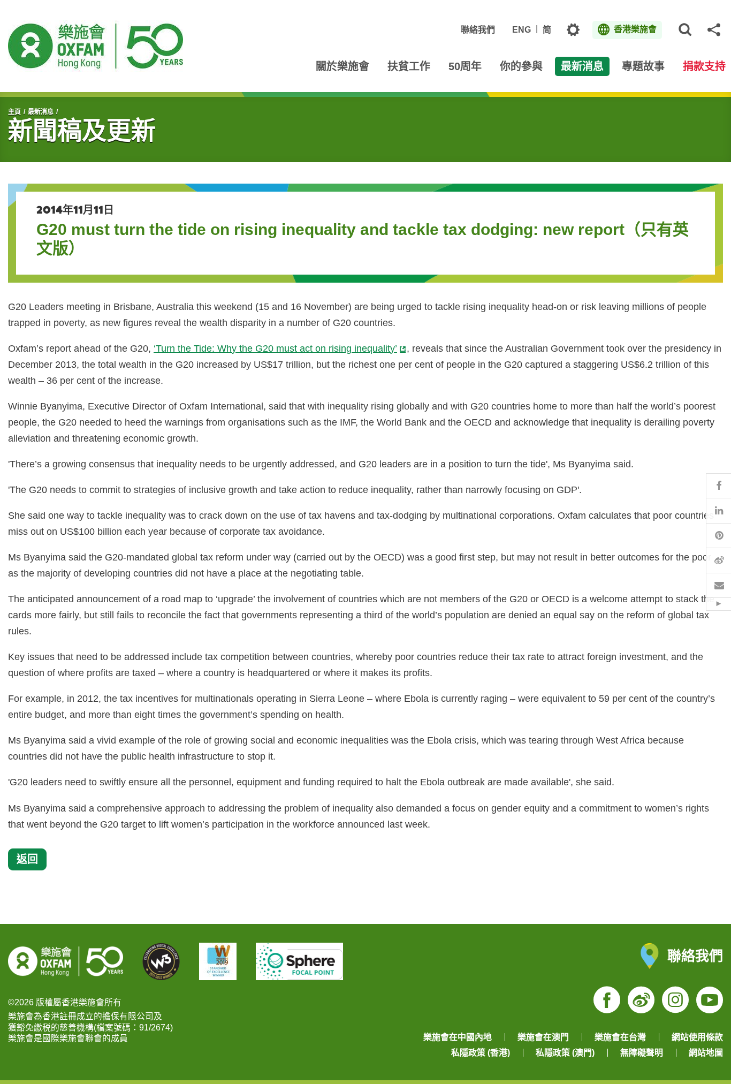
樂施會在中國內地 (457, 1037)
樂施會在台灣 (620, 1037)
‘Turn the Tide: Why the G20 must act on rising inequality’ (275, 348)
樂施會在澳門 (543, 1037)
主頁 (14, 112)
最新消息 (41, 112)
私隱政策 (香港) (480, 1052)
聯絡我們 (478, 29)
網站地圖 (706, 1052)
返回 (27, 859)
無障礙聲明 (641, 1052)
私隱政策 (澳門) (565, 1052)
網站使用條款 (697, 1037)
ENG (521, 29)
